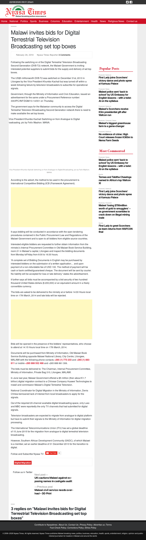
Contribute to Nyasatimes (46, 524)
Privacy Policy (86, 524)
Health (94, 21)
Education (67, 21)
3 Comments (64, 55)
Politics (24, 21)
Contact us (131, 21)
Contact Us (73, 524)
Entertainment (82, 21)
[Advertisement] (51, 207)
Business (43, 21)
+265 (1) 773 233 (63, 359)
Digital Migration (23, 462)
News (103, 21)
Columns (55, 21)
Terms (109, 524)
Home (4, 21)
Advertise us (99, 524)
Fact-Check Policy (58, 527)
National (14, 21)
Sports (33, 21)
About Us (63, 524)
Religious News (116, 21)
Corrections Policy (75, 527)
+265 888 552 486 (34, 363)
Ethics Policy (90, 527)
